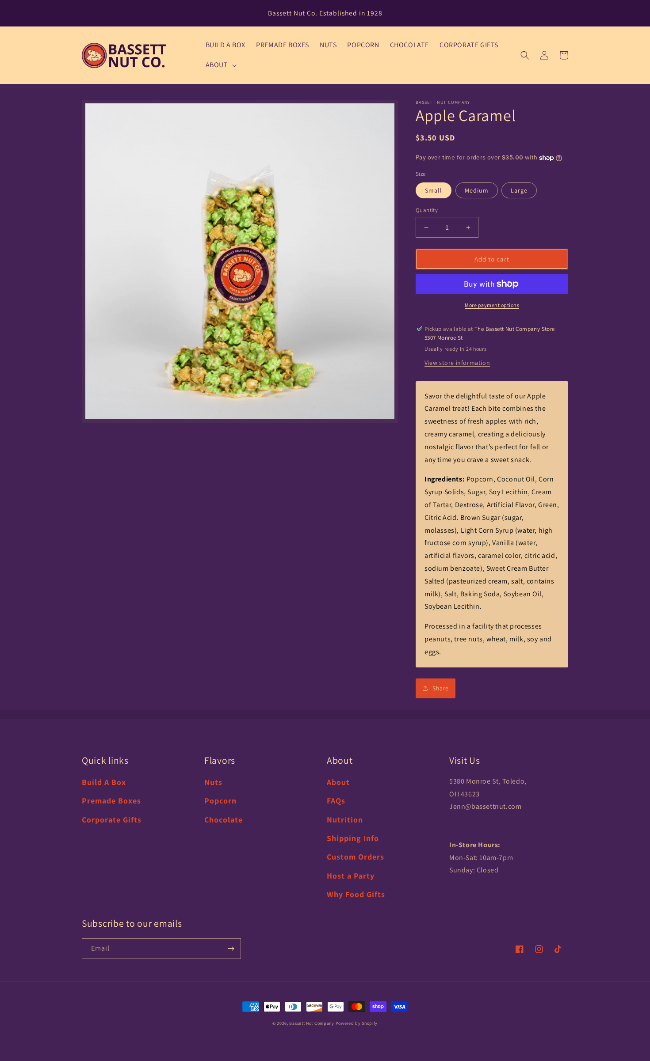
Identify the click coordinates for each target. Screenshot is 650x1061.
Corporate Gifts (111, 820)
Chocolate (223, 820)
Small (433, 190)
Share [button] (440, 688)
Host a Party (351, 876)
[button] (220, 65)
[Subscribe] (231, 948)
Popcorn (220, 801)
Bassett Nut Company (311, 1023)
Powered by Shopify (357, 1023)
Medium (477, 190)
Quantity (427, 210)
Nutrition (345, 820)
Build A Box (104, 782)
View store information (457, 363)
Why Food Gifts (356, 894)
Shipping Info (353, 838)
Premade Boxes (111, 801)
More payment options (492, 305)
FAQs (336, 801)
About (338, 782)
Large (519, 190)
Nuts (213, 782)
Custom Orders (355, 857)
